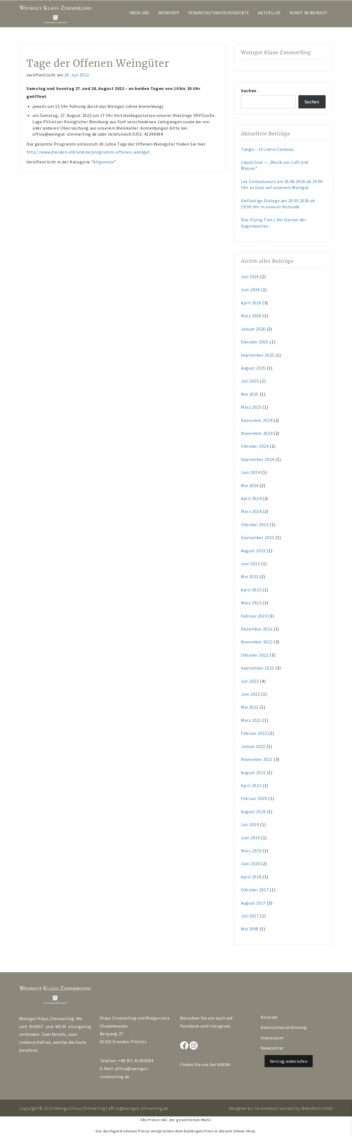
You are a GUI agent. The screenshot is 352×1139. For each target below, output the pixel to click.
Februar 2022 (254, 733)
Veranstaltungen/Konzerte (218, 12)
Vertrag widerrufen (289, 1061)
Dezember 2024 (256, 420)
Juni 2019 (250, 837)
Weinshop (168, 12)
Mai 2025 (249, 394)
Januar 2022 (253, 746)
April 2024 (251, 498)
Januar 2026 (253, 329)
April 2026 (251, 302)
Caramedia (264, 1108)
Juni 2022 (250, 694)
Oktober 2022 (255, 655)
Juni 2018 (250, 863)
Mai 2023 (249, 576)
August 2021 (253, 772)
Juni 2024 (250, 472)
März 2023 (251, 602)
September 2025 (257, 355)
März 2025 (251, 407)
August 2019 (253, 811)
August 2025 (253, 368)
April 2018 (251, 876)
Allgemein (103, 162)
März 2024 (251, 511)
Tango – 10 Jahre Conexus (267, 149)
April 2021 (251, 785)
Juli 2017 (250, 916)
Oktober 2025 (255, 342)
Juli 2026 (250, 276)
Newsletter (272, 1048)
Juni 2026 (250, 289)
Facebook (189, 1026)
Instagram (219, 1026)
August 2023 (253, 550)
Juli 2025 (250, 381)
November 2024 (257, 433)
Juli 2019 (250, 824)
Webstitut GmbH (317, 1108)
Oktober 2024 (255, 446)
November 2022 (257, 641)
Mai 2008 (249, 929)
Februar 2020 (254, 798)
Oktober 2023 (255, 524)
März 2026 (251, 315)
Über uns (139, 12)
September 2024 (257, 459)
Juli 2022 (250, 681)
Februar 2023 (254, 616)
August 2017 (253, 903)
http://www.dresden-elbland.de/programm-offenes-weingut (88, 152)
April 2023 (251, 589)
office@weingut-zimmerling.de (138, 1108)
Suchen (249, 90)
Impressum (272, 1037)
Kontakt (269, 1017)
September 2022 (257, 668)
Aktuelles (269, 12)
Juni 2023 (250, 563)
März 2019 (251, 850)
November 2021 (257, 759)
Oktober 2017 (255, 889)
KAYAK (223, 1064)
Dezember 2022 (256, 629)
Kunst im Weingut (309, 12)
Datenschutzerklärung (284, 1027)
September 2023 (257, 537)
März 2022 (251, 720)
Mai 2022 (249, 707)
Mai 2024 (249, 485)
